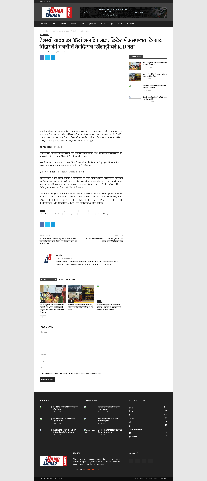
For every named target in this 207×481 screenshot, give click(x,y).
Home (42, 31)
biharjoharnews (46, 214)
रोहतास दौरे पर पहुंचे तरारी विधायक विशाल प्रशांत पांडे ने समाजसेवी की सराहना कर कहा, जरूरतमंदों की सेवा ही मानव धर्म (109, 307)
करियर (103, 23)
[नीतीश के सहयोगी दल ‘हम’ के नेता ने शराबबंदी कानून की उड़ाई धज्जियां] (90, 422)
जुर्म (112, 23)
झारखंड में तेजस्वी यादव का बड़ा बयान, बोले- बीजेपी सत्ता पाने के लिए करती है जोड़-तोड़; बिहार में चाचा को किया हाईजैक (58, 241)
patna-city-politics (85, 214)
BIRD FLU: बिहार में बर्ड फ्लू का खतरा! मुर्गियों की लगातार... (64, 419)
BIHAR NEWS (83, 211)
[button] (164, 24)
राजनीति (73, 23)
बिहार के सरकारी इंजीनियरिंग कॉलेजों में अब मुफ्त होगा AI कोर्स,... (155, 98)
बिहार (54, 23)
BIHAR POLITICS (110, 211)
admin (44, 52)
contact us (153, 479)
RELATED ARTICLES (48, 279)
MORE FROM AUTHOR (67, 279)
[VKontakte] (162, 1)
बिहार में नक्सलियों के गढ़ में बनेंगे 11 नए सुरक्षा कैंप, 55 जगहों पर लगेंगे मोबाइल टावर (104, 240)
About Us (143, 479)
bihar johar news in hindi (69, 211)
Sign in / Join (45, 1)
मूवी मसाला (92, 23)
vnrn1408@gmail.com (91, 469)
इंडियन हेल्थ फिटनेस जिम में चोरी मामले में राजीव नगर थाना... (109, 408)
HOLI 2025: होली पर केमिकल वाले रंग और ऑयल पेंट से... (65, 408)
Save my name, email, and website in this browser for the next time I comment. (72, 373)
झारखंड (63, 23)
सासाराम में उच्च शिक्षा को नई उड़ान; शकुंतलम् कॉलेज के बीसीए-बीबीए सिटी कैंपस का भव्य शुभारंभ (80, 307)
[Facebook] (154, 1)
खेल (82, 23)
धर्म (141, 23)
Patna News (57, 214)
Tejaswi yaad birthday (100, 214)
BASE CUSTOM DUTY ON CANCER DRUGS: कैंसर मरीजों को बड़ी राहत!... (64, 431)
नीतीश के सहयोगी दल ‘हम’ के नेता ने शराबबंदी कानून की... (108, 419)
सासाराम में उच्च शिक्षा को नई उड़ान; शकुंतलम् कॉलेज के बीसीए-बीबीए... (155, 75)
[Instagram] (62, 268)
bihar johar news (52, 211)
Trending (131, 23)
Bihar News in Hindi (96, 211)
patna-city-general (70, 214)
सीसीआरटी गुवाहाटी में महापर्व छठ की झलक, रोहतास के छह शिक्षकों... (155, 63)
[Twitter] (158, 1)
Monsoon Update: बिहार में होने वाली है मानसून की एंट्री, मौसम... (110, 431)
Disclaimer (163, 479)
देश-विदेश (44, 23)
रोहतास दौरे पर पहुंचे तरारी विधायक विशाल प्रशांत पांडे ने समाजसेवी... (154, 86)
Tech (120, 23)
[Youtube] (165, 1)
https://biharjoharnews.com (64, 258)
